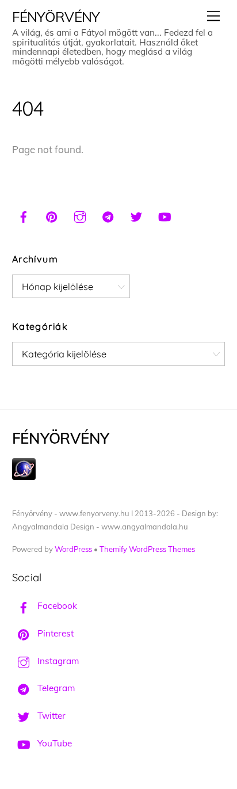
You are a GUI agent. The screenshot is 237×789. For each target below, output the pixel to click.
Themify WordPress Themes (147, 549)
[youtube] (164, 215)
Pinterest (54, 633)
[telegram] (108, 215)
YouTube (53, 743)
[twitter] (136, 215)
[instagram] (79, 215)
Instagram (57, 660)
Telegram (55, 688)
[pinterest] (51, 215)
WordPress (73, 549)
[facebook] (23, 215)
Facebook (56, 605)
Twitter (50, 715)
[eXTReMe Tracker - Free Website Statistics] (24, 476)
